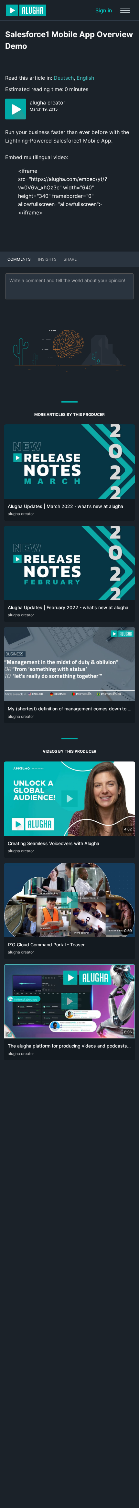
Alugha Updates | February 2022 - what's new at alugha (68, 607)
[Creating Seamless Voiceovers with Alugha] (69, 834)
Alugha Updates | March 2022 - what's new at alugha (65, 506)
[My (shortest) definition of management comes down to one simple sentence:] (69, 699)
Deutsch (64, 78)
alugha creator (47, 102)
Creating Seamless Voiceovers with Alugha (53, 843)
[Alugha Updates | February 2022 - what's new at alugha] (69, 598)
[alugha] (26, 10)
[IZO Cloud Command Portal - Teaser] (69, 935)
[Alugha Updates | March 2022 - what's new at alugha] (69, 497)
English (85, 78)
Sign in (103, 10)
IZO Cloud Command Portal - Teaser (46, 944)
